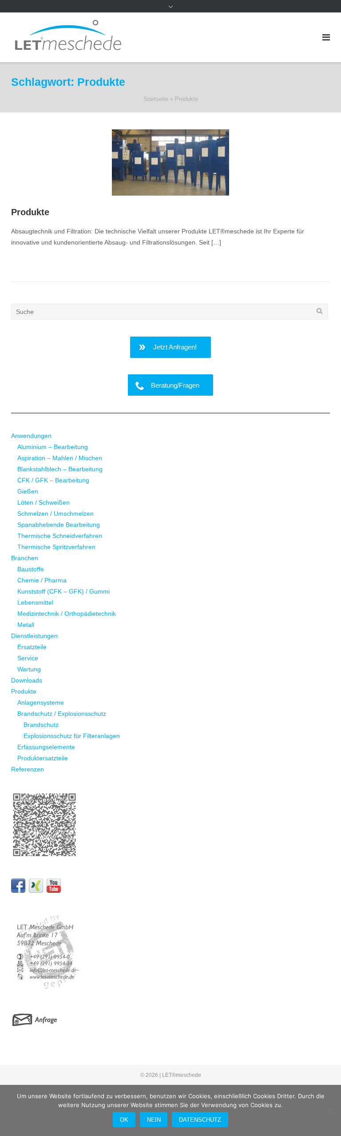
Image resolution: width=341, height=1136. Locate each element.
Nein (154, 1119)
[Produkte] (170, 162)
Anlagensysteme (40, 702)
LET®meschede (181, 1075)
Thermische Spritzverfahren (56, 546)
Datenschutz (200, 1119)
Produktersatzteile (42, 758)
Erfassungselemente (46, 747)
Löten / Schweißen (43, 502)
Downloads (26, 680)
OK (124, 1119)
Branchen (24, 558)
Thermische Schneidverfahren (59, 535)
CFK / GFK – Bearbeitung (53, 480)
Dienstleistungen (34, 635)
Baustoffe (30, 569)
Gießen (27, 491)
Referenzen (27, 769)
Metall (25, 624)
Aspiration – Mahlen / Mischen (59, 458)
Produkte (30, 212)
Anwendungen (31, 435)
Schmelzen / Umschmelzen (55, 513)
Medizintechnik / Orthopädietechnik (66, 613)
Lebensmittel (35, 602)
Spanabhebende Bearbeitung (58, 524)
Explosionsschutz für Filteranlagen (72, 735)
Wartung (29, 669)
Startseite (155, 99)
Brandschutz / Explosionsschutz (61, 713)
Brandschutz (41, 724)
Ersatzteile (32, 646)
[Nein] (329, 1110)
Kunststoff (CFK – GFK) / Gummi (63, 591)
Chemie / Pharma (42, 580)
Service (27, 658)
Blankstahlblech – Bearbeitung (60, 469)
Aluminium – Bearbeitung (52, 446)
